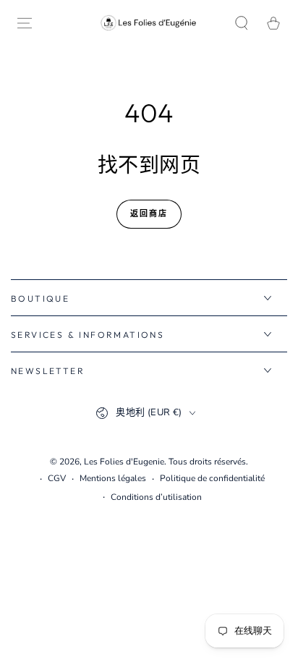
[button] (241, 23)
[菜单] (25, 23)
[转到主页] (149, 23)
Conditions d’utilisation (156, 497)
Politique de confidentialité (212, 478)
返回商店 (149, 213)
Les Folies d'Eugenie (124, 461)
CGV (57, 478)
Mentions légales (113, 478)
